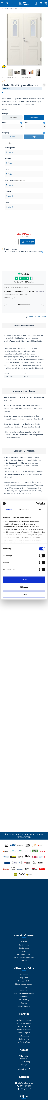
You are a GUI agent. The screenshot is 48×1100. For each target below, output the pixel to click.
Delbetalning (24, 1039)
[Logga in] (36, 3)
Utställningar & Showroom (24, 957)
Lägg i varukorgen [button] (27, 242)
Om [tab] (39, 510)
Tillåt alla (23, 580)
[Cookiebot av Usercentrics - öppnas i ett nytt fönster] (35, 503)
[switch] (42, 555)
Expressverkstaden (24, 1029)
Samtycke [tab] (9, 510)
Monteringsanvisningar (24, 984)
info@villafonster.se (25, 1083)
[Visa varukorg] (45, 3)
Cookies (24, 1003)
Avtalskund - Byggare (24, 1020)
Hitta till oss (22, 1069)
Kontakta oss (24, 948)
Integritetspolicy (24, 1006)
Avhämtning (24, 1036)
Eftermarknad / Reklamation (24, 993)
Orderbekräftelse (24, 981)
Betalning (24, 997)
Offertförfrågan (24, 1042)
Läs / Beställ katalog (24, 1023)
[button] (42, 39)
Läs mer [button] (4, 109)
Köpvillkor (24, 978)
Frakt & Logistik (24, 1033)
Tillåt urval (24, 587)
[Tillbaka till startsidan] (24, 3)
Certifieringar (24, 945)
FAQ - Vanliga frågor (24, 954)
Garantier (24, 990)
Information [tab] (24, 510)
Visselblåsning (24, 1000)
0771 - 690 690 (25, 1086)
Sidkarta (24, 961)
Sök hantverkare (24, 1026)
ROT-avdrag (24, 974)
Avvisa (24, 594)
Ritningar (24, 987)
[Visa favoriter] (41, 3)
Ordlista (24, 951)
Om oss (24, 942)
